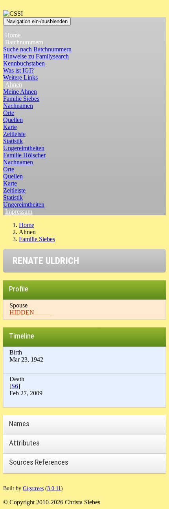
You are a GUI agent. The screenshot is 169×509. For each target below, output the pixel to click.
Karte (10, 127)
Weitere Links (20, 77)
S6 (14, 386)
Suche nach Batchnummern (37, 49)
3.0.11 (54, 488)
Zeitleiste (14, 134)
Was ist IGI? (18, 70)
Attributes (24, 442)
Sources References (38, 462)
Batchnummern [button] (24, 42)
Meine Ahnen (20, 91)
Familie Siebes (21, 98)
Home (12, 35)
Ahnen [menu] (13, 84)
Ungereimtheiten (23, 148)
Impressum (18, 211)
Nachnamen (18, 105)
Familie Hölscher (24, 155)
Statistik (13, 141)
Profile (18, 288)
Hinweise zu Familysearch (36, 56)
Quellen (13, 119)
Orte (8, 112)
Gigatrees (33, 488)
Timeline (21, 335)
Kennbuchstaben (24, 63)
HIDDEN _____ (30, 312)
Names (19, 423)
